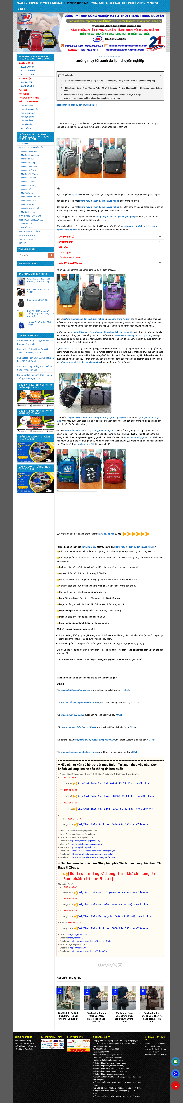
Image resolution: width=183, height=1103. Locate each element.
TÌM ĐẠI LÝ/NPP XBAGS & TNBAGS (106, 3)
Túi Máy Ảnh (27, 121)
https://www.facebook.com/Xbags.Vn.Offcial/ (92, 941)
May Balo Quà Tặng (29, 151)
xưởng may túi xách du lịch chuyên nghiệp (77, 105)
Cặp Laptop (26, 82)
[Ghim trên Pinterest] (115, 965)
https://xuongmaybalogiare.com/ (113, 1063)
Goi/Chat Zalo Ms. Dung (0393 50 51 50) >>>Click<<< (115, 808)
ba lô (81, 430)
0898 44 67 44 (70, 910)
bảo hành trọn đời (85, 444)
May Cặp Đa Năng (28, 185)
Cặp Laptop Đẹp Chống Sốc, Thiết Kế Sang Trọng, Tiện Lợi (34, 368)
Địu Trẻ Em (26, 128)
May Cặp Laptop (28, 182)
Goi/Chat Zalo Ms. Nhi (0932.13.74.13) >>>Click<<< (114, 783)
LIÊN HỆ (21, 9)
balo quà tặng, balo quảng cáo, (100, 430)
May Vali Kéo (26, 189)
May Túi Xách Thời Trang (31, 197)
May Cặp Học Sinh (28, 178)
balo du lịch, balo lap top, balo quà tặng (133, 335)
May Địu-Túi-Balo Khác (30, 208)
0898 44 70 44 (70, 899)
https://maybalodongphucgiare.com (114, 1068)
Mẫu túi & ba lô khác (29, 102)
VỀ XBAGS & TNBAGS (28, 235)
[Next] (164, 1006)
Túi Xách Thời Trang (29, 98)
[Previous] (56, 1006)
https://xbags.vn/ (75, 938)
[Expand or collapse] (160, 75)
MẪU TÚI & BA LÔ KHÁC (70, 263)
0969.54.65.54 (70, 887)
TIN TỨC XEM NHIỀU (27, 239)
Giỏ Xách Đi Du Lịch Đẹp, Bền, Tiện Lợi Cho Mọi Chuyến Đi (35, 342)
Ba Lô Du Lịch (27, 75)
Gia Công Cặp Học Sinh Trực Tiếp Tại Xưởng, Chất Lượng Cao (34, 377)
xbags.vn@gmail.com (77, 934)
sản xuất (74, 430)
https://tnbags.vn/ (78, 948)
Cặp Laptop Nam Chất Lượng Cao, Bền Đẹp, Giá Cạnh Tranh (35, 360)
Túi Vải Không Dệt (29, 109)
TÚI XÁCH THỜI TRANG (70, 257)
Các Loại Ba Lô (26, 63)
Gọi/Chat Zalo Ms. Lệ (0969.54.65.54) (104, 892)
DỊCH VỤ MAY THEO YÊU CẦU (76, 3)
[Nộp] (51, 255)
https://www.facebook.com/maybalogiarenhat (92, 854)
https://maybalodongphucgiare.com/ (86, 844)
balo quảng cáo (106, 534)
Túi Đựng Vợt (27, 117)
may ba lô (75, 194)
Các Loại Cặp (25, 78)
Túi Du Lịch (24, 94)
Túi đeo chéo (27, 106)
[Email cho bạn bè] (110, 965)
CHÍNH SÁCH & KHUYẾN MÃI (133, 3)
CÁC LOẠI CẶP (66, 242)
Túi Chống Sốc (28, 113)
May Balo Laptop (28, 163)
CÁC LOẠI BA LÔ (66, 237)
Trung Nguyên (70, 229)
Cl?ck (135, 702)
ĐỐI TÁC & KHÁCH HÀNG (29, 231)
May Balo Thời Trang (29, 174)
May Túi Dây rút (27, 204)
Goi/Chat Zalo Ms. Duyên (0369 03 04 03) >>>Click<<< (115, 796)
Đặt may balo (143, 417)
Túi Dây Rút (26, 125)
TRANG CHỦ (22, 3)
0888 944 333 (74, 819)
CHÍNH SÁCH (26, 224)
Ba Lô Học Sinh (28, 71)
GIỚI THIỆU (33, 3)
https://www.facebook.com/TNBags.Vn (89, 951)
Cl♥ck (126, 690)
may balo (64, 348)
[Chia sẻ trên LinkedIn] (120, 965)
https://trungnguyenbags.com (112, 1074)
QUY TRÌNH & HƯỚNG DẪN (51, 3)
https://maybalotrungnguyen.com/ (85, 841)
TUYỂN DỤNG (152, 3)
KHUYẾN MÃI (26, 227)
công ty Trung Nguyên (119, 319)
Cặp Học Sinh (27, 86)
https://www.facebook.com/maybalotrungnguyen (93, 851)
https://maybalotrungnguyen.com (113, 1071)
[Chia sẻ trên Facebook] (100, 965)
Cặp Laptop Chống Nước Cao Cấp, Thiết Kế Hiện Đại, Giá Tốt (33, 351)
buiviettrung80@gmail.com (139, 437)
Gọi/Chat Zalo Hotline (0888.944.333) (104, 824)
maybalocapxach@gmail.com (110, 1055)
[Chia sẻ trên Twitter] (105, 965)
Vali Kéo (23, 90)
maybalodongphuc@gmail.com (111, 1060)
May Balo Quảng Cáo (30, 155)
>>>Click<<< (140, 824)
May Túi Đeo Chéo (28, 201)
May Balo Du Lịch (28, 159)
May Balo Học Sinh (29, 166)
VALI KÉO (63, 247)
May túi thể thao (28, 212)
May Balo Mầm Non (29, 170)
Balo (154, 417)
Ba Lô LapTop (27, 67)
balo (66, 430)
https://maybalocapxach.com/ (83, 847)
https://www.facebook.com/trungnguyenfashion (93, 857)
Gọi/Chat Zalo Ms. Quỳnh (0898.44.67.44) (106, 916)
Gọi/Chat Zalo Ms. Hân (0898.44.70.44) (105, 904)
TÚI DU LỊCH (65, 252)
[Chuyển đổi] (160, 236)
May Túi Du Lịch (27, 193)
